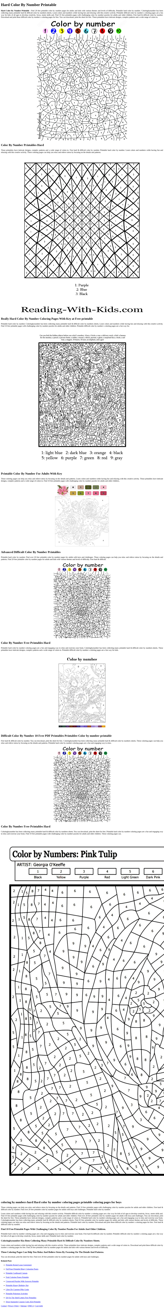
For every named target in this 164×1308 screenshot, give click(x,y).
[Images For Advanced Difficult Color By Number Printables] (82, 516)
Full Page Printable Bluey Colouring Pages (22, 1269)
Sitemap (24, 1306)
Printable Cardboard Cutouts (16, 1273)
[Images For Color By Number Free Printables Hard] (82, 600)
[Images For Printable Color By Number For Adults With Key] (82, 399)
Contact (4, 1306)
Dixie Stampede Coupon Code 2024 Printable (23, 1302)
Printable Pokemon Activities (17, 1294)
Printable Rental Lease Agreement (19, 1265)
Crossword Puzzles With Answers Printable (22, 1281)
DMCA (31, 1306)
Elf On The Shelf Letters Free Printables (21, 1298)
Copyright (39, 1306)
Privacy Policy (13, 1306)
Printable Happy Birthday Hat (17, 1285)
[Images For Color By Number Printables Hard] (82, 80)
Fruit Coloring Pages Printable (17, 1277)
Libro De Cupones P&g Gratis (17, 1290)
